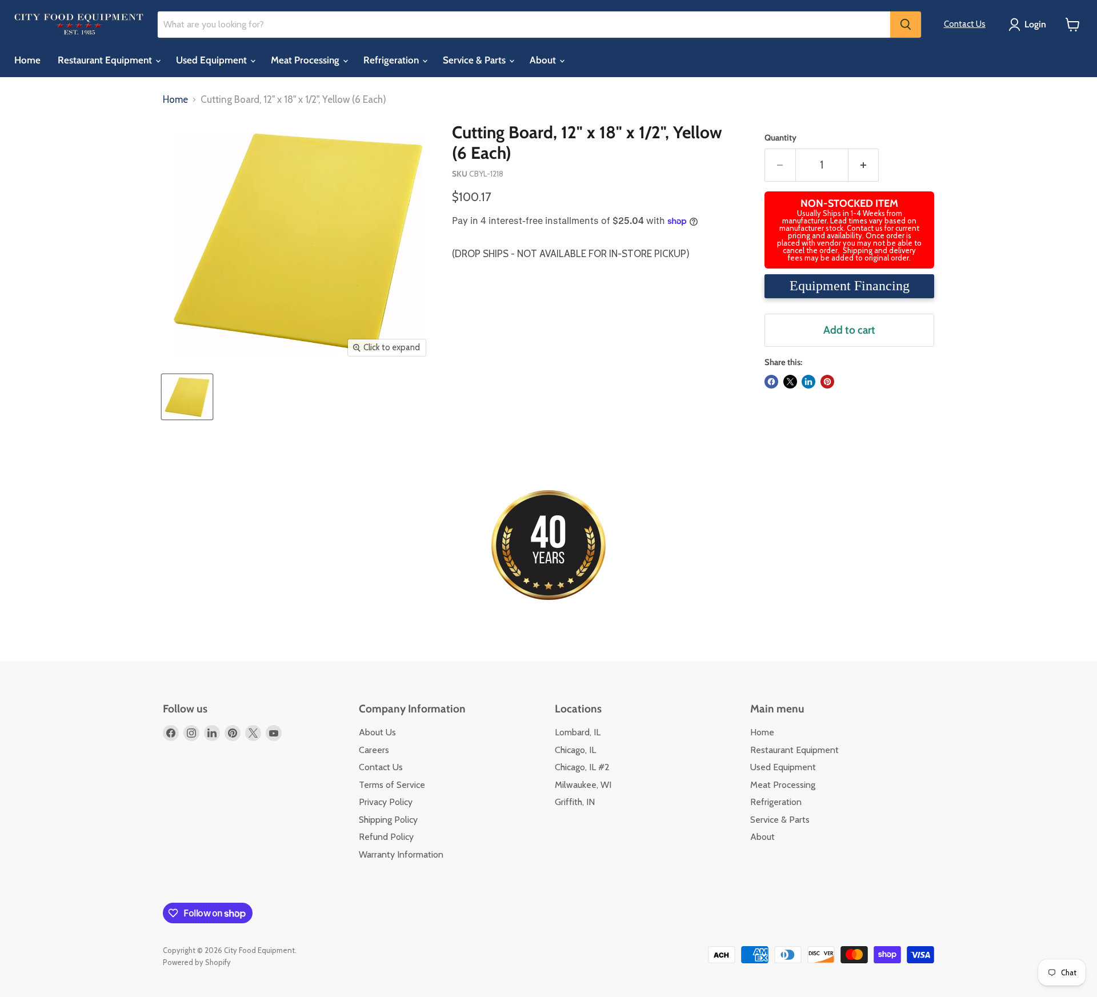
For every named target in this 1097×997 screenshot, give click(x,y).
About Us (377, 732)
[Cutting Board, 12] (187, 396)
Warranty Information (401, 854)
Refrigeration (392, 60)
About (544, 60)
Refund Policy (386, 836)
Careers (374, 749)
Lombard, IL (577, 732)
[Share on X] (790, 382)
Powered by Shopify (197, 962)
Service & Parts (475, 60)
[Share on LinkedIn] (808, 382)
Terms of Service (392, 784)
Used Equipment (212, 60)
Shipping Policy (388, 819)
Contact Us (965, 24)
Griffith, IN (575, 801)
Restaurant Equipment (106, 60)
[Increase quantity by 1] (863, 165)
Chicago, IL (575, 749)
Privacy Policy (386, 801)
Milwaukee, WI (583, 784)
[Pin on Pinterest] (827, 382)
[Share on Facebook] (771, 382)
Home (27, 60)
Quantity (780, 138)
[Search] (905, 24)
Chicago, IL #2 (582, 767)
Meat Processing (306, 60)
